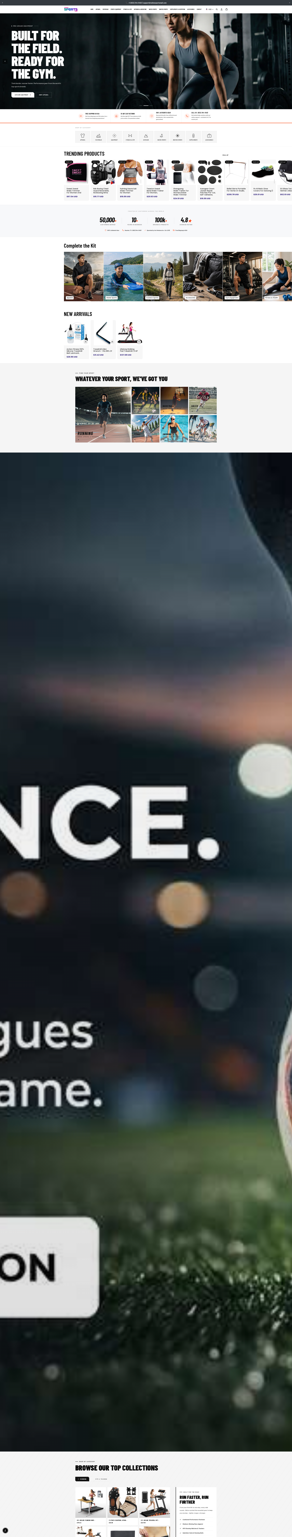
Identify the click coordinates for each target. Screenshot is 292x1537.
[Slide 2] (145, 105)
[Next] (287, 61)
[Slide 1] (141, 105)
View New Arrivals (44, 91)
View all (225, 155)
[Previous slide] (2, 2)
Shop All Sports (20, 91)
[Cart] (226, 9)
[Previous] (5, 61)
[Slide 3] (150, 105)
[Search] (216, 9)
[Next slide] (289, 2)
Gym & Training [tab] (100, 1479)
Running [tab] (82, 1479)
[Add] (87, 181)
